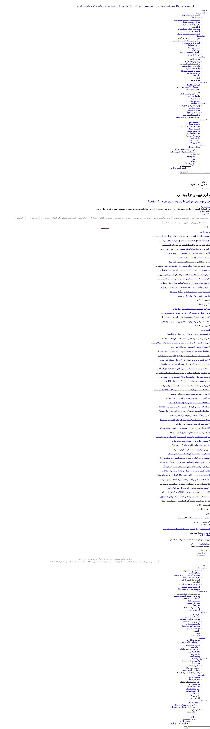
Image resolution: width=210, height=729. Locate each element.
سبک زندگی (200, 36)
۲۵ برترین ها (195, 142)
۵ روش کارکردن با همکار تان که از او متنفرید (192, 449)
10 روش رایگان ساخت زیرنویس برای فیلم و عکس (190, 415)
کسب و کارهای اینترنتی (191, 24)
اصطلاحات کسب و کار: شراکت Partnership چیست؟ (189, 403)
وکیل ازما (94, 218)
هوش (198, 78)
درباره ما (201, 553)
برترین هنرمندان (193, 131)
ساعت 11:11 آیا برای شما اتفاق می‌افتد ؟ (194, 257)
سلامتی (202, 82)
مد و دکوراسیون (193, 47)
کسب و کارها (185, 166)
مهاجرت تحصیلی (193, 110)
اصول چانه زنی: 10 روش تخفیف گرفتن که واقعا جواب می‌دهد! (185, 420)
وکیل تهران (20, 218)
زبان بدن (196, 75)
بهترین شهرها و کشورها (191, 105)
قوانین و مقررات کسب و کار (188, 34)
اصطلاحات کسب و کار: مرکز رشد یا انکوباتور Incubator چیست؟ (184, 411)
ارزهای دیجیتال (194, 147)
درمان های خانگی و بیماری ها (188, 87)
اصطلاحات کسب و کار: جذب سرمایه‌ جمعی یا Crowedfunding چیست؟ (182, 390)
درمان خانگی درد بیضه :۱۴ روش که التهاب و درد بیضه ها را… (185, 313)
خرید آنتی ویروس (32, 218)
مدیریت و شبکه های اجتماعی (188, 29)
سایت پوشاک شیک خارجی (162, 218)
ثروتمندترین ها (194, 122)
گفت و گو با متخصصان (191, 43)
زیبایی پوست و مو (193, 89)
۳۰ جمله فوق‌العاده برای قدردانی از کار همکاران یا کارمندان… (185, 381)
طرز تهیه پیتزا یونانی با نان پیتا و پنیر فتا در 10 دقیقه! (179, 201)
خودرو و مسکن (189, 163)
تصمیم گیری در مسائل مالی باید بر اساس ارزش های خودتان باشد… (183, 368)
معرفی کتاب (195, 59)
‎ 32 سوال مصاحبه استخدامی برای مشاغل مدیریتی (190, 394)
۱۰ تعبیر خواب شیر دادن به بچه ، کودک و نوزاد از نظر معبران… (185, 283)
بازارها (202, 145)
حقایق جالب (195, 138)
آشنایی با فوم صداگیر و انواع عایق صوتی (194, 518)
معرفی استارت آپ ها (191, 22)
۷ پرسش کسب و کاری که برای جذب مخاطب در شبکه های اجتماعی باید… (180, 343)
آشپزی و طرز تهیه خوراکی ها (188, 38)
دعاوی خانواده (45, 218)
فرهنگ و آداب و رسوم (191, 115)
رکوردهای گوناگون (192, 135)
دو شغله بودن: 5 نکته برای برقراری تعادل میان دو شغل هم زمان (184, 458)
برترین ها (201, 119)
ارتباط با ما (200, 555)
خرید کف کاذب (83, 218)
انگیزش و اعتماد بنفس (191, 66)
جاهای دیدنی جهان (193, 112)
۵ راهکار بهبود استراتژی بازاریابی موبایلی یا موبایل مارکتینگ (186, 467)
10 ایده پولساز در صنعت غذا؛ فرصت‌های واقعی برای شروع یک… (184, 428)
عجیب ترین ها (194, 124)
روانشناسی (195, 91)
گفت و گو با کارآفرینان (191, 15)
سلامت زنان (195, 98)
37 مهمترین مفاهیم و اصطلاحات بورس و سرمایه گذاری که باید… (184, 462)
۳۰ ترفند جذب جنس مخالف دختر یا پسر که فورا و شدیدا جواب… (184, 270)
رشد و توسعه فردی (192, 61)
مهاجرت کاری (194, 108)
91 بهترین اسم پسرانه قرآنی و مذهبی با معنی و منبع (189, 253)
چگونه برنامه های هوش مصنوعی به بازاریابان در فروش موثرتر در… (183, 437)
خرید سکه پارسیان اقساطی (172, 223)
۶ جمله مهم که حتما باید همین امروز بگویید (193, 424)
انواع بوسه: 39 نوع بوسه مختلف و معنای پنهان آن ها (189, 262)
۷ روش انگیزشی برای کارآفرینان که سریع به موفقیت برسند (186, 501)
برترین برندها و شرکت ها (190, 126)
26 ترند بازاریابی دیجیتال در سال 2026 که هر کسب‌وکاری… (186, 529)
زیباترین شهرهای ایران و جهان (188, 117)
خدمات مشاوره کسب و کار (200, 218)
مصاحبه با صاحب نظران (190, 71)
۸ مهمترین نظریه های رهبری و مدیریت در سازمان (190, 441)
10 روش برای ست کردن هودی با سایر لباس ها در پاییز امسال (185, 317)
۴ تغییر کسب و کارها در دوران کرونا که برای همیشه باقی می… (184, 360)
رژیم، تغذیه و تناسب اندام (190, 94)
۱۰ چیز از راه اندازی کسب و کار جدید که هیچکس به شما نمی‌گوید (184, 364)
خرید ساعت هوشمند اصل (123, 218)
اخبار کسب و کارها (178, 168)
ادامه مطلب (205, 211)
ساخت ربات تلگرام (106, 218)
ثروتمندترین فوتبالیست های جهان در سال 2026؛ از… (189, 539)
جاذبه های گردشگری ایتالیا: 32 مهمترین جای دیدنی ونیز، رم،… (185, 249)
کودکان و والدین (194, 54)
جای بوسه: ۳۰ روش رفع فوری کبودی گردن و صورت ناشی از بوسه (183, 279)
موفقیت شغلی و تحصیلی (190, 64)
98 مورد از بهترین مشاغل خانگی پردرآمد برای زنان (190, 292)
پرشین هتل (137, 218)
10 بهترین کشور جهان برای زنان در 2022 (194, 296)
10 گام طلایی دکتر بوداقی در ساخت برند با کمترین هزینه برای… (184, 479)
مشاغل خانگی (194, 17)
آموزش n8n (147, 218)
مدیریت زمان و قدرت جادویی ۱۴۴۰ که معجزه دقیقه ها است (186, 338)
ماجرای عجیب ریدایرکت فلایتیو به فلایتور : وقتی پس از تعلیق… (185, 484)
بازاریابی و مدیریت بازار (191, 31)
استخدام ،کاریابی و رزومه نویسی (187, 20)
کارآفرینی (196, 27)
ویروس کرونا (195, 101)
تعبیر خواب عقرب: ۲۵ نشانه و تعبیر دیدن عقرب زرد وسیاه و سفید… (183, 266)
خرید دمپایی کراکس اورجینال (200, 223)
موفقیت (202, 57)
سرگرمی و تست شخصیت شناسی (186, 41)
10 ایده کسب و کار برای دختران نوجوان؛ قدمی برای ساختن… (185, 471)
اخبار (208, 513)
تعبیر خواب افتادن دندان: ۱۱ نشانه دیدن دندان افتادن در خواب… (184, 287)
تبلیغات (202, 550)
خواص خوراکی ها (193, 85)
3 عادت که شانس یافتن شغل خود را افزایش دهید (190, 347)
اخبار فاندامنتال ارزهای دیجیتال (183, 152)
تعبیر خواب (196, 50)
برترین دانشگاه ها (193, 133)
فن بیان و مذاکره (193, 73)
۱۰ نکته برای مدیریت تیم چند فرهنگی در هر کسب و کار (188, 398)
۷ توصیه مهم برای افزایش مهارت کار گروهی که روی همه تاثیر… (184, 377)
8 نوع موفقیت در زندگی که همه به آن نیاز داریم (191, 309)
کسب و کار (200, 13)
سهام (193, 161)
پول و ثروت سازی (193, 68)
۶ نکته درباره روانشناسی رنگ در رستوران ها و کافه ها (188, 334)
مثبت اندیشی (195, 80)
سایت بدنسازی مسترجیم (181, 218)
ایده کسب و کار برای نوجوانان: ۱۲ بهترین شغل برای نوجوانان (186, 321)
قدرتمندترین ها (194, 129)
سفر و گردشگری (198, 103)
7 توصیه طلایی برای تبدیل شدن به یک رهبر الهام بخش (188, 488)
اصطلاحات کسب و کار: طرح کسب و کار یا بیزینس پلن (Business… (183, 407)
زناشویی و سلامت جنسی (190, 52)
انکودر (186, 223)
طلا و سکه (191, 156)
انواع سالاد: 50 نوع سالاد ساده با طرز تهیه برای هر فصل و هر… (185, 240)
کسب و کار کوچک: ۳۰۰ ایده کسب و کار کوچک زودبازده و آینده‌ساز (183, 475)
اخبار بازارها (195, 154)
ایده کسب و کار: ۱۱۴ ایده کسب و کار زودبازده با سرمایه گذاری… (184, 356)
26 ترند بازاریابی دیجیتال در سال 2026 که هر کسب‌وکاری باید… (185, 492)
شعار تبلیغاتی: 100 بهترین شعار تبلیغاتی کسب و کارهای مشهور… (184, 496)
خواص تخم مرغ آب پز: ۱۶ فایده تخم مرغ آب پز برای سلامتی (186, 245)
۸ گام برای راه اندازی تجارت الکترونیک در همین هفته (189, 432)
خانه (203, 10)
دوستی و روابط (194, 45)
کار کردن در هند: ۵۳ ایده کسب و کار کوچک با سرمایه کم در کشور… (183, 373)
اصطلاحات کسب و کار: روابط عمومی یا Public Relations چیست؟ (184, 351)
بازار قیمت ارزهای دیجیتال (184, 149)
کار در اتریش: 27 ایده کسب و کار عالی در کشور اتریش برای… (185, 385)
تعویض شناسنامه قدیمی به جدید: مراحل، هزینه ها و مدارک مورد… (183, 274)
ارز (194, 159)
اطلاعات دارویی (194, 96)
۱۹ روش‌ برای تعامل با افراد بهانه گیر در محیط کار (190, 445)
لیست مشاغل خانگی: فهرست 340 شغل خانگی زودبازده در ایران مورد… (181, 236)
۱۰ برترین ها (195, 140)
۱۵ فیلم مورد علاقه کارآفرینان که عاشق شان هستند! (189, 454)
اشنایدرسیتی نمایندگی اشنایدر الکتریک (64, 218)
